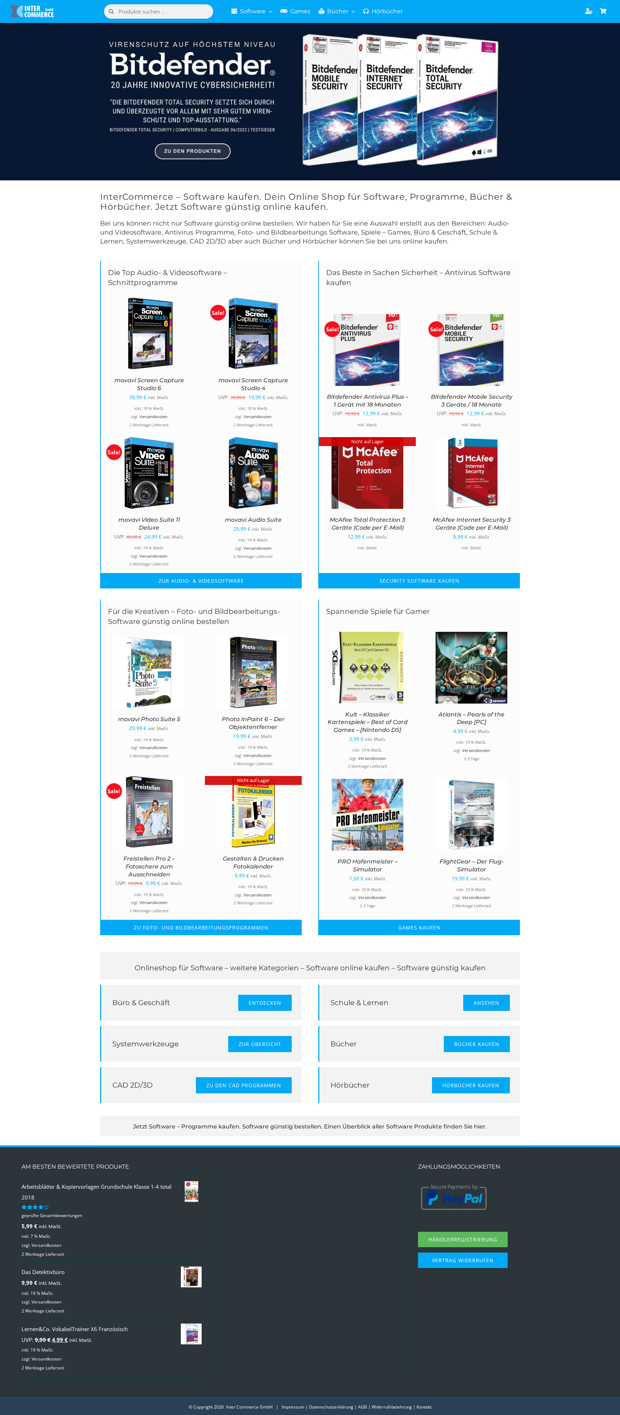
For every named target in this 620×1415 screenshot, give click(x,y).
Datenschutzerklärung (331, 1407)
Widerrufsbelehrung (392, 1407)
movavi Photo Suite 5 (149, 719)
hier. (480, 1126)
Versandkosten (154, 416)
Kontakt (424, 1407)
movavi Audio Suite (253, 519)
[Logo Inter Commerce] (32, 8)
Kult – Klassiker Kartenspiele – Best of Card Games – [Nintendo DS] (368, 722)
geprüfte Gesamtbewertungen (52, 1215)
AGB (362, 1407)
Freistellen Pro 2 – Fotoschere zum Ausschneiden (149, 866)
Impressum (293, 1407)
